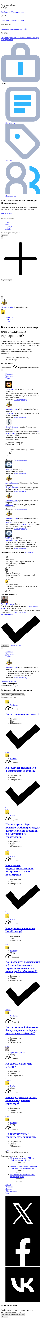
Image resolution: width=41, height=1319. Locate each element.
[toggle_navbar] (2, 297)
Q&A (7, 224)
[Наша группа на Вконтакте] (22, 1301)
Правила (8, 1189)
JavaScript (9, 317)
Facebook (9, 374)
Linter (7, 321)
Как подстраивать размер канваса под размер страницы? (21, 1100)
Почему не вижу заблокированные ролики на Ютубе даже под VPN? (23, 1167)
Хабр (7, 222)
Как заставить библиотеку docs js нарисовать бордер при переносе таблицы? (21, 1030)
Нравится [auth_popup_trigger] (5, 645)
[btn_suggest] (2, 237)
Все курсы (29, 552)
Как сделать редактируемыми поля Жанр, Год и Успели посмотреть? (19, 870)
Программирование (17, 1052)
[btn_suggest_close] (4, 235)
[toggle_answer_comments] (7, 614)
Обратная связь (11, 1191)
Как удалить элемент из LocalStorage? (20, 930)
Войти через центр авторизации (13, 695)
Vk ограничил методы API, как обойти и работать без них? (22, 1159)
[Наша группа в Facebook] (22, 1266)
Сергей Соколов (11, 427)
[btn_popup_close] (4, 1317)
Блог (7, 1193)
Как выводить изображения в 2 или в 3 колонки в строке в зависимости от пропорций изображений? (22, 966)
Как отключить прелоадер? (22, 713)
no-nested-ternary (26, 524)
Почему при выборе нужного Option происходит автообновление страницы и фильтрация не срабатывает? (22, 830)
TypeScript (9, 319)
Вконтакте (9, 376)
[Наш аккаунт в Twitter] (22, 1230)
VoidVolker (9, 389)
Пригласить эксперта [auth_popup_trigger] (9, 681)
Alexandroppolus (7, 307)
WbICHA (9, 469)
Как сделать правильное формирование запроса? (20, 769)
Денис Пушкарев (7, 604)
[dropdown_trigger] (2, 370)
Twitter (8, 378)
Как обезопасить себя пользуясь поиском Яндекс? (22, 1176)
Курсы (7, 229)
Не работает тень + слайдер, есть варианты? (20, 1135)
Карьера (8, 227)
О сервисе (9, 1187)
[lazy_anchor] (22, 739)
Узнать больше (6, 213)
